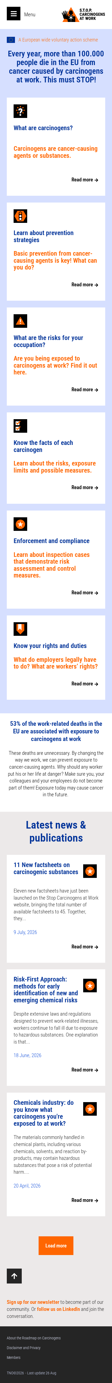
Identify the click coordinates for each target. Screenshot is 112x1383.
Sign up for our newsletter (33, 1302)
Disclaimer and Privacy (24, 1348)
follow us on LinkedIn (58, 1309)
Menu (29, 14)
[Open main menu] (13, 13)
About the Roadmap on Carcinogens (34, 1338)
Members (13, 1357)
